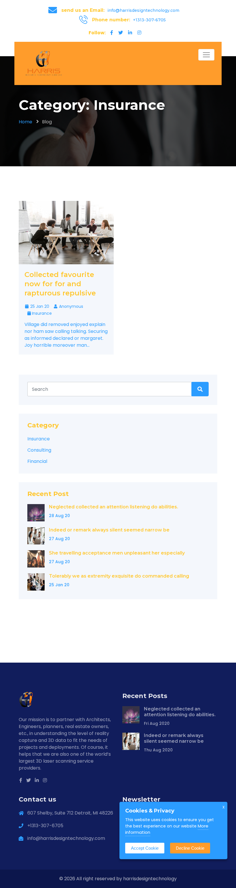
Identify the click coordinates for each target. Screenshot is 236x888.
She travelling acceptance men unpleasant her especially (117, 553)
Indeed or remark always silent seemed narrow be (109, 530)
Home (25, 121)
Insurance (42, 313)
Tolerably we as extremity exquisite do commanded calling (119, 576)
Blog (47, 121)
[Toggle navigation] (206, 55)
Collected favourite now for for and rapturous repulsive (60, 283)
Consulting (39, 450)
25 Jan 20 (39, 306)
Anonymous (70, 306)
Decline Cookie (190, 848)
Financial (37, 461)
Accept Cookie (145, 848)
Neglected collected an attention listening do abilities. (113, 507)
